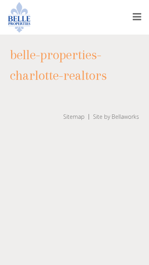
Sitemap (74, 116)
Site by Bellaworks (116, 116)
